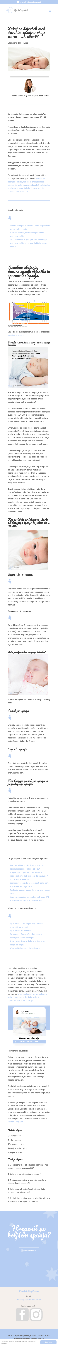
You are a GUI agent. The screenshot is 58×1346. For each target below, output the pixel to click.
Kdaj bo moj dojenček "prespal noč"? (26, 872)
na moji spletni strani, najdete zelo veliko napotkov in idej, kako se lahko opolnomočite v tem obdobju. (27, 997)
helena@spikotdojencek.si (29, 1300)
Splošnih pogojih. (15, 1122)
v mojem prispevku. (16, 335)
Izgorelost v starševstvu (20, 931)
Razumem (48, 1342)
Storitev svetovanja (29, 1250)
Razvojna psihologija (17, 1148)
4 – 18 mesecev (15, 1140)
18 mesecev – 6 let (16, 1144)
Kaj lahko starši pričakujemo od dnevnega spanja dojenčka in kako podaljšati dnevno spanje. (28, 243)
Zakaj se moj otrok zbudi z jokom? (25, 1174)
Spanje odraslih (15, 1152)
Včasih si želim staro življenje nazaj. (26, 948)
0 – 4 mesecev (14, 1136)
